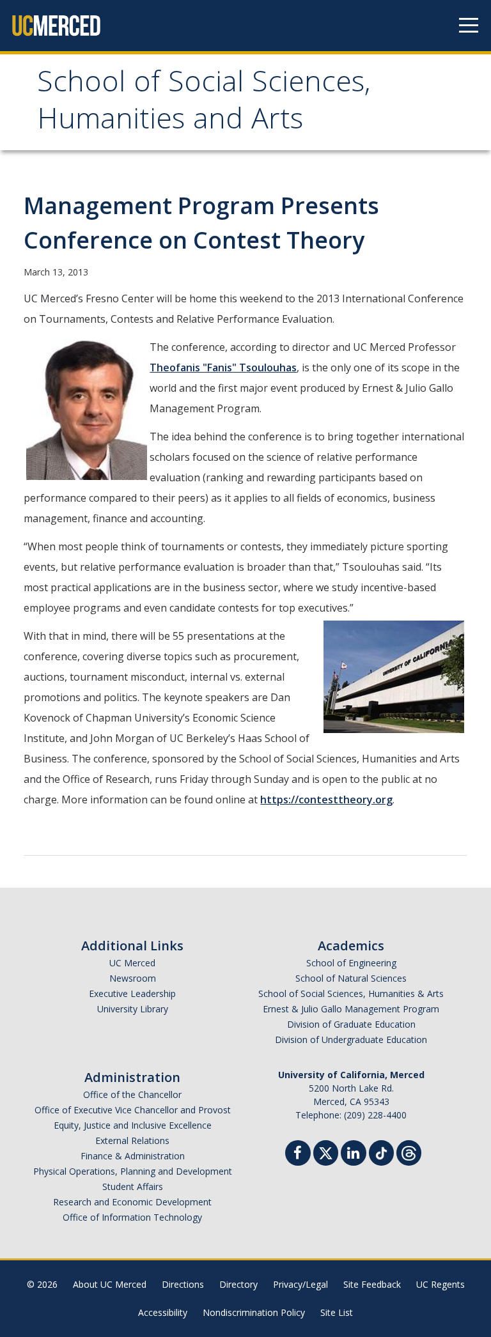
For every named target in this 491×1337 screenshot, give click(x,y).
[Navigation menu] (468, 25)
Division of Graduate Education (351, 1024)
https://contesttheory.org (326, 799)
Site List (336, 1312)
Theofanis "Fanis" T (198, 367)
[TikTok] (381, 1151)
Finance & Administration (133, 1156)
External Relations (132, 1140)
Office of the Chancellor (132, 1094)
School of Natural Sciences (351, 978)
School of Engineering (351, 963)
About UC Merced (109, 1284)
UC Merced (132, 963)
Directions (183, 1284)
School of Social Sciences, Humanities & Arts (351, 993)
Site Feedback (372, 1284)
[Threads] (408, 1151)
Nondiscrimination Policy (254, 1312)
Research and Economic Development (132, 1202)
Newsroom (132, 978)
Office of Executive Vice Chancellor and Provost (133, 1110)
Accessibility (162, 1312)
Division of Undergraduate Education (351, 1039)
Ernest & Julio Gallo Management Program (351, 1009)
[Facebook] (298, 1154)
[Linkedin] (353, 1154)
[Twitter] (325, 1151)
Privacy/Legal (300, 1284)
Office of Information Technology (132, 1217)
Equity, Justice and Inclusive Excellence (133, 1125)
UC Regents (440, 1284)
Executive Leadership (132, 993)
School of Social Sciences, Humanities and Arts (204, 104)
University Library (132, 1009)
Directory (238, 1284)
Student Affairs (132, 1186)
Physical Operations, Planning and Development (132, 1171)
